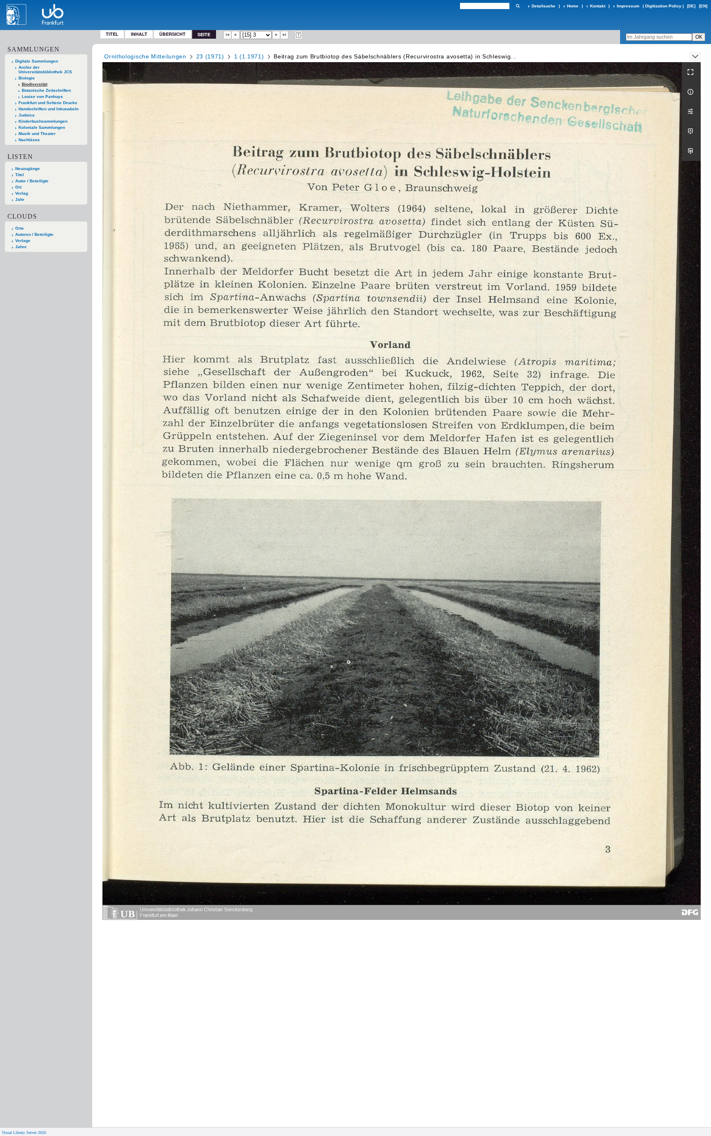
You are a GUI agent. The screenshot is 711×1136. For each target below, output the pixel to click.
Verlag (21, 193)
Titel (112, 34)
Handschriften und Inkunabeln (49, 109)
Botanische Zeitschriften (46, 90)
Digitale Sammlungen (36, 61)
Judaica (27, 115)
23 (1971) (210, 56)
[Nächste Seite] (276, 35)
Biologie (27, 78)
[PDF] (691, 131)
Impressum (628, 6)
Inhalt (139, 34)
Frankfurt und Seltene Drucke (48, 102)
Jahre (21, 246)
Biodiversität (34, 84)
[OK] (518, 5)
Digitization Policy (663, 6)
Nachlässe (29, 139)
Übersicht (172, 34)
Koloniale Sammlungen (42, 127)
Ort (18, 187)
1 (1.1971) (249, 56)
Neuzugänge (27, 168)
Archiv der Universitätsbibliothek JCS (45, 69)
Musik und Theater (37, 133)
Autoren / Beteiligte (34, 234)
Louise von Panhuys (42, 96)
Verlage (22, 240)
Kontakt (597, 6)
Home (573, 6)
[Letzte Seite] (284, 35)
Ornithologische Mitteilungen (145, 56)
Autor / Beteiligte (32, 181)
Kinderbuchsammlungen (43, 121)
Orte (19, 228)
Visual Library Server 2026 (24, 1132)
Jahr (19, 199)
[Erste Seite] (227, 35)
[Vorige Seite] (235, 35)
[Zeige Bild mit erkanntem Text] (299, 35)
